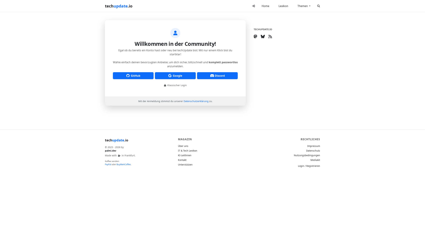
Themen (303, 6)
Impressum (313, 146)
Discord (220, 76)
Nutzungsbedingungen (307, 155)
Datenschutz (313, 150)
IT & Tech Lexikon (187, 150)
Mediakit (315, 159)
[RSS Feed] (270, 36)
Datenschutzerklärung (196, 101)
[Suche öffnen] (318, 6)
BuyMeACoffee (124, 164)
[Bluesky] (263, 36)
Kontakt (182, 159)
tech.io (118, 6)
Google (177, 76)
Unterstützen (185, 164)
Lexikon (283, 6)
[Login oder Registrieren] (253, 6)
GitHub (135, 76)
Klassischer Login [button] (177, 85)
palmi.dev (110, 150)
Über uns (183, 146)
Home (265, 6)
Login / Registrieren (309, 165)
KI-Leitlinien (184, 155)
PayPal (108, 164)
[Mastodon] (256, 36)
